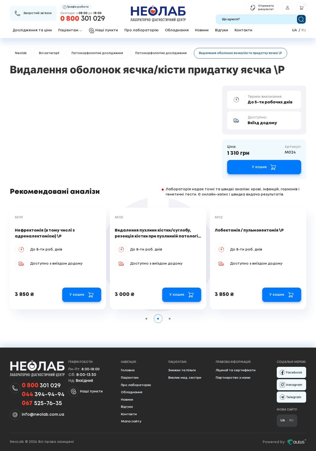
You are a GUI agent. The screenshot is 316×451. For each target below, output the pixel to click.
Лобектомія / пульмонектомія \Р (249, 230)
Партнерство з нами (233, 377)
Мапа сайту (131, 421)
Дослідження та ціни (32, 30)
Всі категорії (49, 53)
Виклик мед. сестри (184, 377)
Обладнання (177, 30)
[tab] (146, 318)
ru (303, 30)
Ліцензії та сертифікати (236, 370)
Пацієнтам (129, 377)
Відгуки (221, 30)
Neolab (21, 53)
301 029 (82, 19)
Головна (128, 370)
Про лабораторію (141, 30)
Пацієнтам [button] (68, 30)
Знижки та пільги (182, 370)
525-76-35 (42, 403)
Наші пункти (91, 391)
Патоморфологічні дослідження (97, 53)
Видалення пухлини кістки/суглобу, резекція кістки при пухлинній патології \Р (157, 236)
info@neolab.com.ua (43, 414)
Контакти (243, 30)
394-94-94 (43, 394)
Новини (202, 30)
